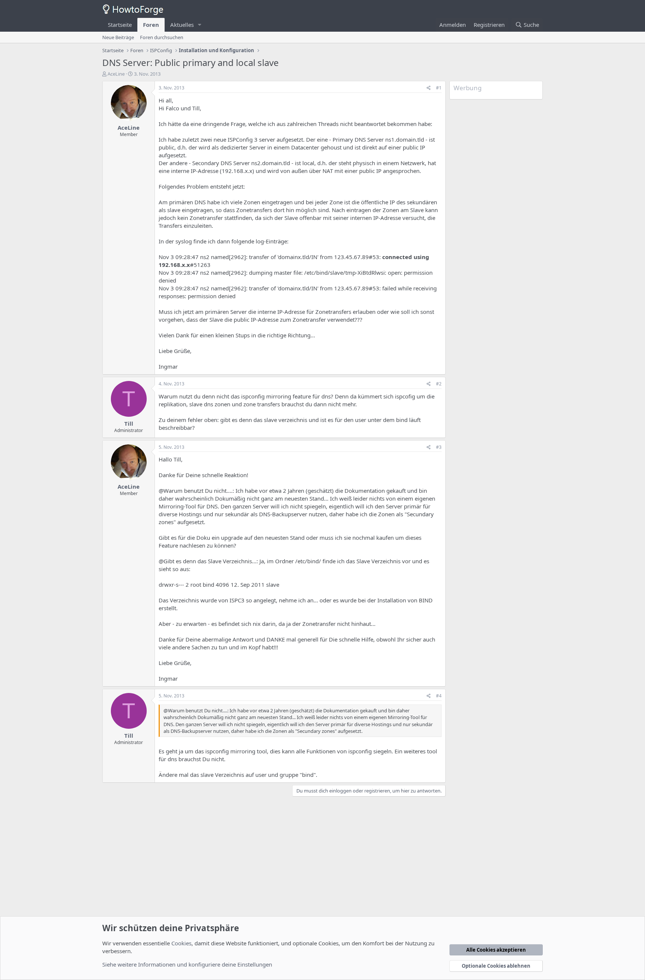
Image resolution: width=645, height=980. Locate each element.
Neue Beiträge (118, 37)
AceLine (116, 73)
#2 (439, 384)
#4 (439, 696)
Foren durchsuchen (161, 37)
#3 (439, 447)
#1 (439, 88)
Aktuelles (182, 24)
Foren (151, 24)
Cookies (181, 943)
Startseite (120, 24)
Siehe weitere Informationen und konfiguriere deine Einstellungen (187, 964)
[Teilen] (428, 88)
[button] (199, 25)
